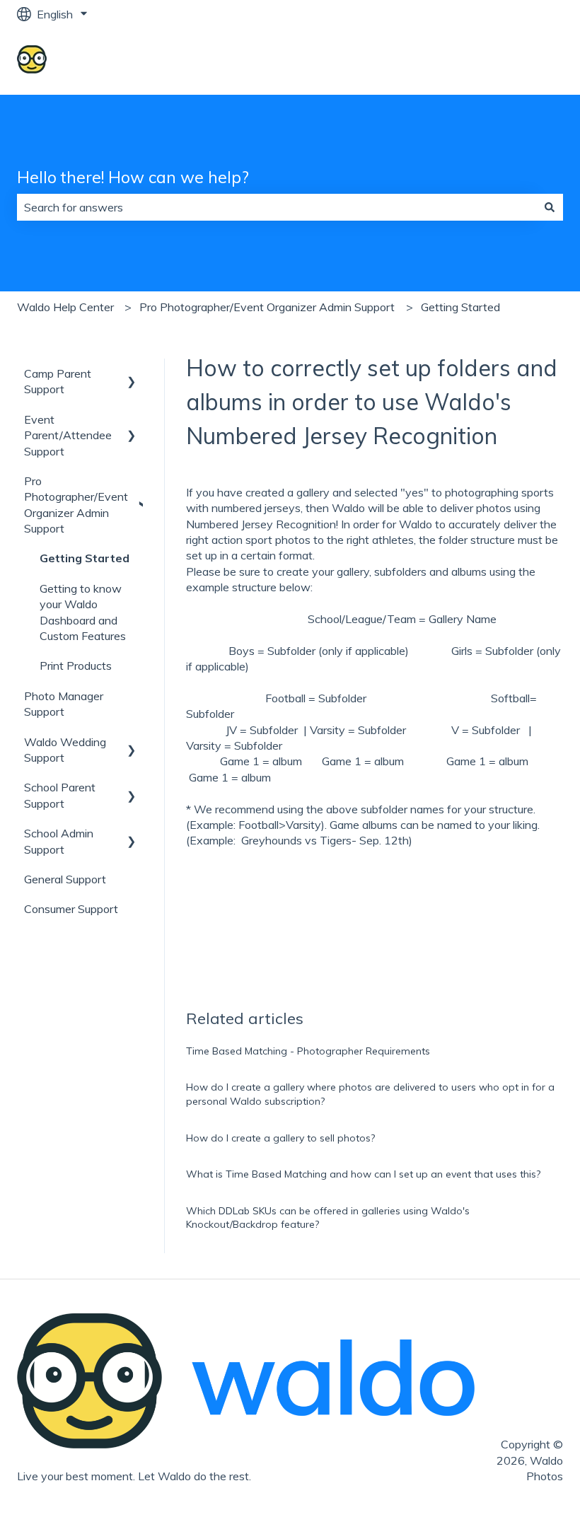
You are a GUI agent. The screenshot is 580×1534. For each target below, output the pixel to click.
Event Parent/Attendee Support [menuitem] (68, 435)
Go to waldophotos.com (489, 61)
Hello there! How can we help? (133, 177)
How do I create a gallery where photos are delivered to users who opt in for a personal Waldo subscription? (370, 1094)
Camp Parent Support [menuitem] (57, 381)
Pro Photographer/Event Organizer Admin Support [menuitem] (76, 504)
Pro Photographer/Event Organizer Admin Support (267, 307)
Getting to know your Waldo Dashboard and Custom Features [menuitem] (83, 612)
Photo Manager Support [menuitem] (63, 704)
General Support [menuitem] (65, 879)
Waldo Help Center (65, 307)
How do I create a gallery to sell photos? (280, 1138)
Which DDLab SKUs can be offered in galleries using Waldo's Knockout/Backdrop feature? (328, 1217)
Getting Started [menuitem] (84, 558)
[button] (131, 374)
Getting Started (460, 307)
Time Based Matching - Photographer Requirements (308, 1051)
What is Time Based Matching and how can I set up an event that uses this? (363, 1174)
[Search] (549, 207)
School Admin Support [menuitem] (58, 841)
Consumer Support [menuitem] (71, 909)
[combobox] (276, 207)
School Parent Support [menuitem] (59, 795)
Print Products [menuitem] (76, 665)
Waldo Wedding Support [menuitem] (65, 750)
